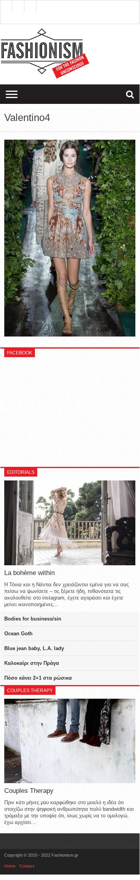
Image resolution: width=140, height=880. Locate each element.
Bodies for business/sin (32, 619)
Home (10, 866)
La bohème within (29, 573)
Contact (26, 866)
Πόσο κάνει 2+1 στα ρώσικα (38, 678)
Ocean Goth (18, 633)
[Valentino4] (69, 334)
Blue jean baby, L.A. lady (34, 648)
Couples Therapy (29, 790)
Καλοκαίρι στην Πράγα (31, 663)
